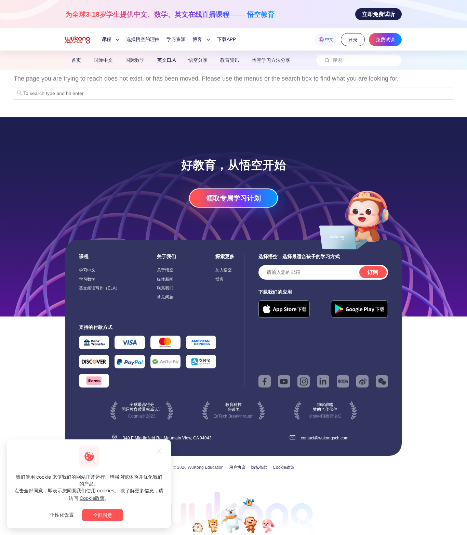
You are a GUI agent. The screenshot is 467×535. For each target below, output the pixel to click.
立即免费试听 (378, 14)
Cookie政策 (283, 467)
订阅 (373, 272)
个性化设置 (62, 515)
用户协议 (237, 467)
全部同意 (102, 515)
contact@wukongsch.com (324, 438)
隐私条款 (259, 467)
